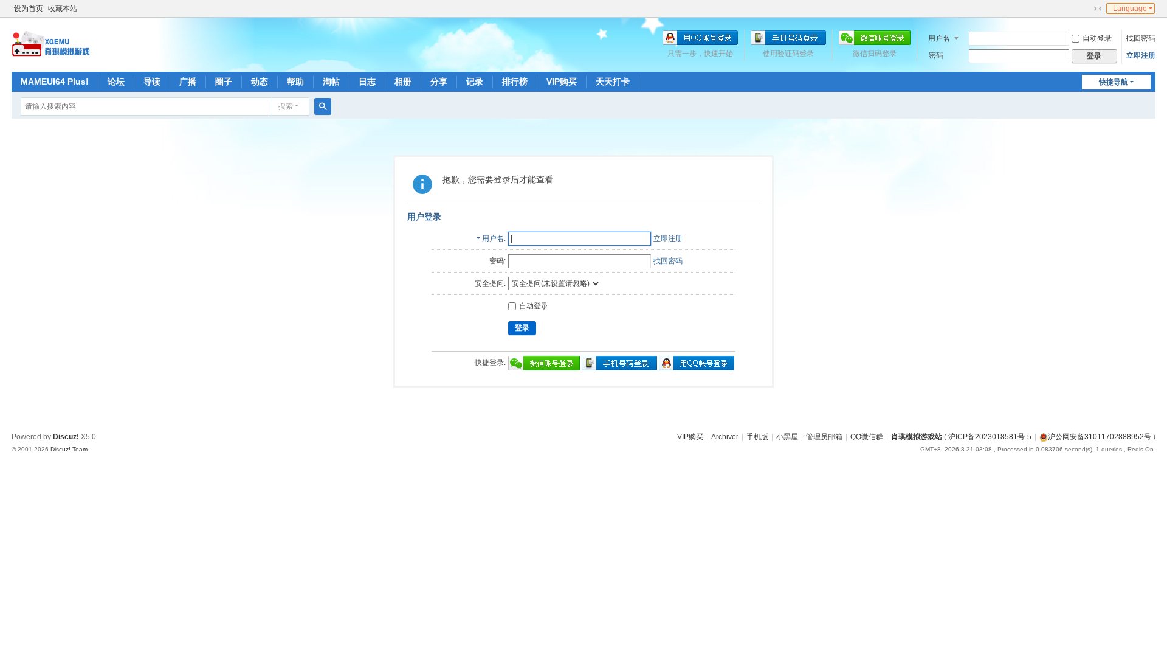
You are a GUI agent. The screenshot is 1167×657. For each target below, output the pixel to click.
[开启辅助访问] (1086, 8)
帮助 (295, 81)
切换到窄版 (1097, 8)
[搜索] (322, 106)
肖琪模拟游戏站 (916, 437)
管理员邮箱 (824, 437)
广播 (187, 81)
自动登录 (1097, 38)
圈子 (223, 81)
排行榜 (515, 81)
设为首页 (28, 8)
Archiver (724, 437)
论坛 (116, 81)
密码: (497, 261)
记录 (474, 81)
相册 (402, 81)
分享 (438, 81)
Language (1130, 8)
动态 (259, 81)
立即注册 (1140, 55)
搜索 (285, 106)
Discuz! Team (69, 449)
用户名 (939, 38)
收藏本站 (62, 8)
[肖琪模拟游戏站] (51, 44)
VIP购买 (561, 81)
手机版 (757, 437)
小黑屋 (787, 437)
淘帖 (331, 81)
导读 (151, 81)
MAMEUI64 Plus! (55, 81)
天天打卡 (613, 81)
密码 (936, 55)
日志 (367, 81)
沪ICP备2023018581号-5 (989, 437)
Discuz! (66, 437)
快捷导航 (1113, 82)
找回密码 (1140, 38)
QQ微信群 (866, 437)
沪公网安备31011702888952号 (1099, 437)
